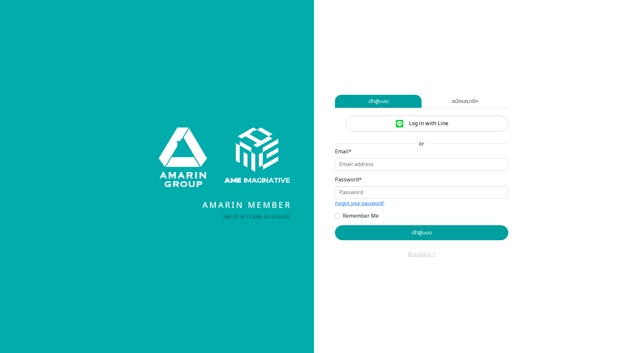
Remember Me (361, 216)
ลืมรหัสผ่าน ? (421, 255)
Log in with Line (428, 123)
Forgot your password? (360, 203)
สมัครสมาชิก (465, 101)
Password (348, 180)
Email (343, 152)
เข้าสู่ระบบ (378, 101)
